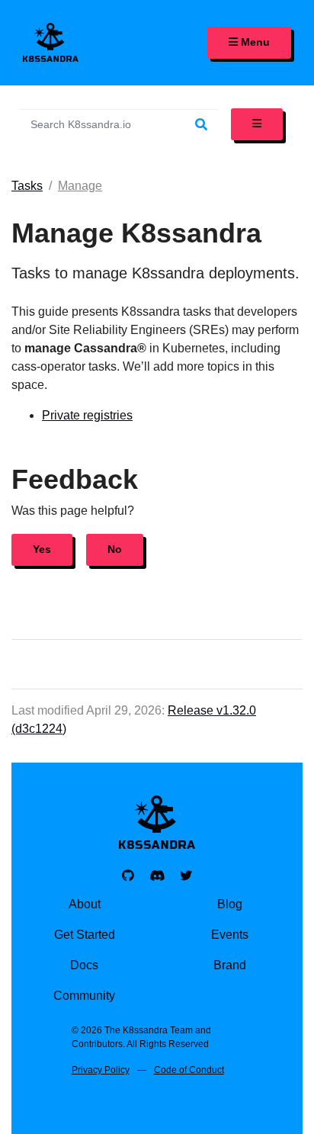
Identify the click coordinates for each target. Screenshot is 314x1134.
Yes (42, 549)
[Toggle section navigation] (257, 124)
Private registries (87, 415)
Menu (254, 42)
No (114, 549)
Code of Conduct (189, 1070)
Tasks (27, 185)
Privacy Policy (101, 1070)
